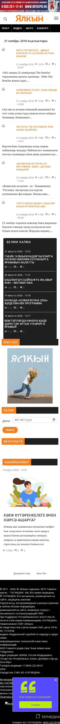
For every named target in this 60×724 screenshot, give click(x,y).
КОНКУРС (42, 28)
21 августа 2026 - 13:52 (17, 251)
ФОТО (29, 28)
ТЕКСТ (6, 28)
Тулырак (35, 704)
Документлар (21, 573)
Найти (10, 430)
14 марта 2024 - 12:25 (14, 470)
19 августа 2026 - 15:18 (17, 295)
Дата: (6, 421)
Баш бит (42, 573)
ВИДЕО (17, 28)
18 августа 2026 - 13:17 (17, 315)
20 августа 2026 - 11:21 (17, 274)
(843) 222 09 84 (51, 722)
